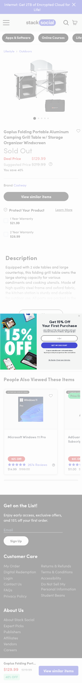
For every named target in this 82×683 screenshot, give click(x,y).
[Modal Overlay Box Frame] (41, 341)
